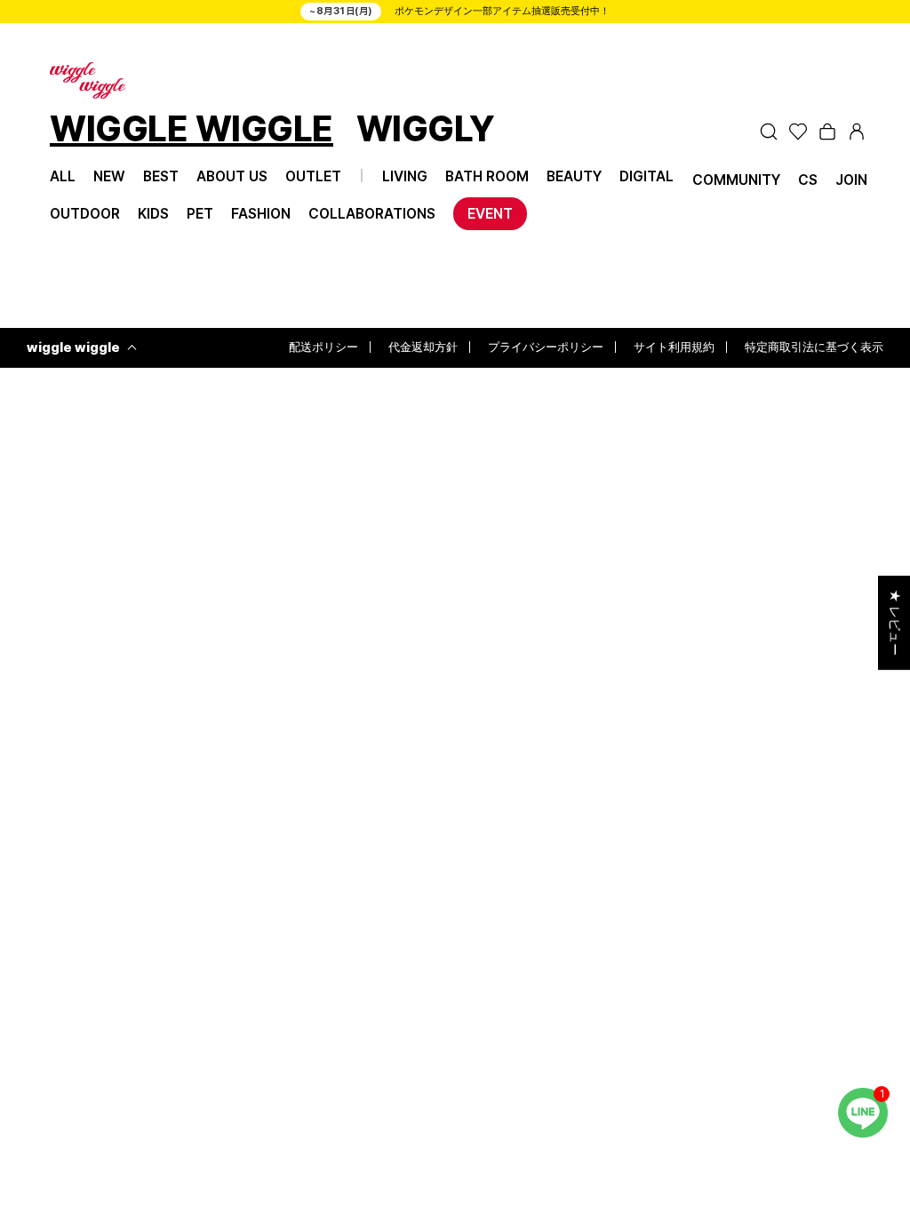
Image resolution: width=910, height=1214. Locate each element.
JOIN (851, 180)
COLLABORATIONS (371, 213)
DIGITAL (646, 176)
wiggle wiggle (73, 347)
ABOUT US (231, 176)
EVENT (490, 213)
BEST (161, 176)
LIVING (404, 176)
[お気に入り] (798, 131)
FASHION (261, 213)
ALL (63, 176)
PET (200, 213)
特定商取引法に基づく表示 (814, 347)
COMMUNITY (736, 180)
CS (808, 180)
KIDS (153, 213)
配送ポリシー (323, 347)
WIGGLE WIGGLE (191, 131)
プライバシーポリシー (545, 347)
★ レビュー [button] (895, 623)
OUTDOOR (85, 213)
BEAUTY (574, 176)
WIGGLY (425, 131)
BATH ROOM (487, 176)
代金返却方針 (423, 347)
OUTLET (313, 176)
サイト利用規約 (674, 347)
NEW (109, 176)
